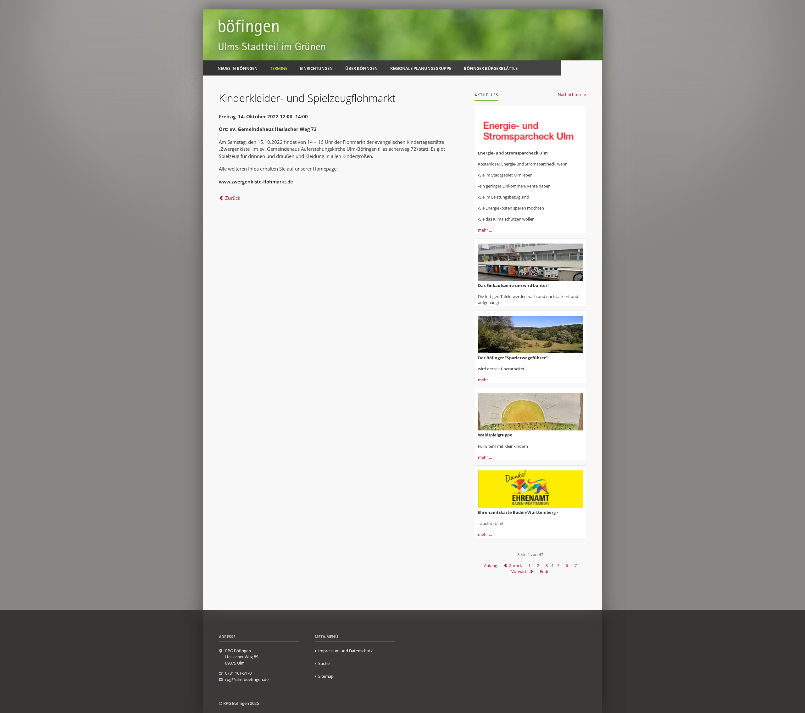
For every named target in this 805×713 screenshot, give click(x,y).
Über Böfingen (361, 68)
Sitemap (326, 676)
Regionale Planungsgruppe (420, 68)
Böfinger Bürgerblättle (491, 68)
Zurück (232, 198)
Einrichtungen (316, 68)
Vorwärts (519, 571)
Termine (278, 68)
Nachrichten (569, 94)
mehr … (485, 230)
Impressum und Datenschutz (345, 651)
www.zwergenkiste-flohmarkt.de (256, 181)
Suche (324, 663)
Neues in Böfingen (238, 68)
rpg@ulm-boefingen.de (247, 679)
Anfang (490, 565)
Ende (544, 571)
